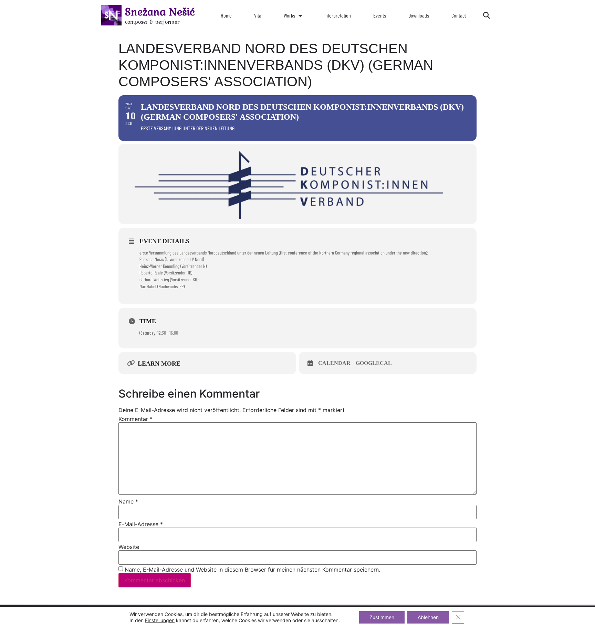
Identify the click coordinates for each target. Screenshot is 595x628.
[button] (486, 15)
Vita (257, 15)
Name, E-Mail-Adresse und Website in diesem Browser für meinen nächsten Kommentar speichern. (252, 569)
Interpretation (337, 15)
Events (379, 15)
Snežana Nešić (160, 11)
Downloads (418, 15)
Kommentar (135, 419)
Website (128, 547)
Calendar (334, 363)
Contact (458, 15)
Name (128, 501)
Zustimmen (381, 617)
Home (226, 15)
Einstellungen (160, 620)
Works (289, 15)
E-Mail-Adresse (140, 524)
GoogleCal (374, 363)
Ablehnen (428, 617)
